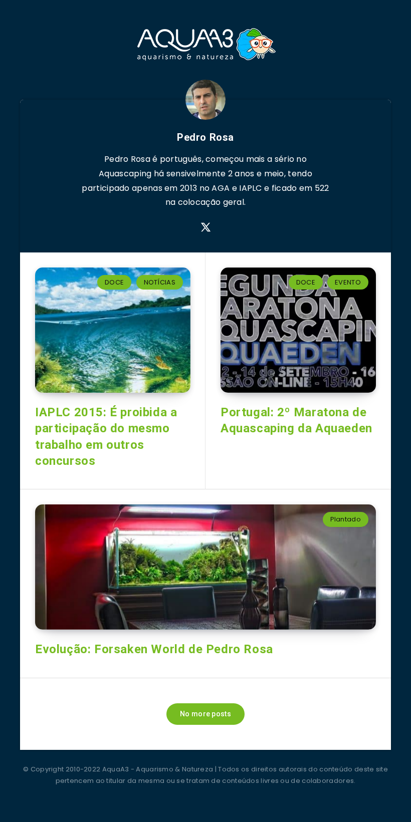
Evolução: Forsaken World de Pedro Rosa (154, 649)
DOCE (114, 282)
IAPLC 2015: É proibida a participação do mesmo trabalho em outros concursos (106, 436)
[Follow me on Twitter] (205, 227)
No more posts (205, 714)
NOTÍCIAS (159, 282)
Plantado (345, 519)
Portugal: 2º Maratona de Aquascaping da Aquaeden (296, 420)
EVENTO (348, 282)
